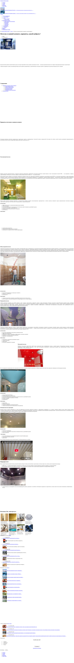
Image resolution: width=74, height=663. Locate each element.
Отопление (6, 23)
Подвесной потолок (9, 88)
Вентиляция (6, 22)
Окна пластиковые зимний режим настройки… (15, 577)
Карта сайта (4, 6)
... (19, 10)
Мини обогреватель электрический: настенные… (11, 538)
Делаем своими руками (4, 0)
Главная (3, 2)
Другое (9, 535)
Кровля (5, 26)
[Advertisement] (30, 56)
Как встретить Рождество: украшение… (14, 580)
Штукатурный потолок (10, 87)
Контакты (4, 5)
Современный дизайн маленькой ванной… (14, 597)
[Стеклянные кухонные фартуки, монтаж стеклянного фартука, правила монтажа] (5, 601)
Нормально (6, 642)
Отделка (3, 17)
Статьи (3, 4)
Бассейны (4, 27)
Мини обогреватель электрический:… (13, 587)
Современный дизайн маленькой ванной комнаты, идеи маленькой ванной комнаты (20, 632)
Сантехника (6, 24)
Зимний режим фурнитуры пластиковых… (14, 583)
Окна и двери (6, 19)
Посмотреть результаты (37, 648)
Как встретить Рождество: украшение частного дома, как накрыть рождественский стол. (21, 626)
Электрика (6, 25)
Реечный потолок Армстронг (11, 90)
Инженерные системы (6, 20)
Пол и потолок (7, 18)
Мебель (3, 28)
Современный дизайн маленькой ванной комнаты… (12, 550)
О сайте (3, 3)
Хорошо (5, 641)
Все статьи (9, 623)
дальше (1, 14)
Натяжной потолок (9, 89)
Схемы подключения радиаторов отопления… (11, 544)
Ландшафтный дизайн (6, 29)
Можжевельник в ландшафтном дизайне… (14, 593)
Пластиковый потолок (9, 86)
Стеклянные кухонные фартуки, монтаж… (14, 600)
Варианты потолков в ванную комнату (9, 85)
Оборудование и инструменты (9, 21)
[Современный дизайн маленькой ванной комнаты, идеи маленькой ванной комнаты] (5, 554)
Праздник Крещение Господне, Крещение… (14, 570)
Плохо (5, 644)
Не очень (5, 643)
